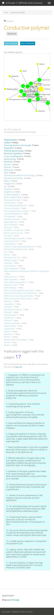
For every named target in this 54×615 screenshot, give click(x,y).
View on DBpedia (11, 43)
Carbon (7, 142)
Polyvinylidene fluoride (14, 238)
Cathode (7, 320)
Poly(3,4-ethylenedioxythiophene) (19, 246)
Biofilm (7, 337)
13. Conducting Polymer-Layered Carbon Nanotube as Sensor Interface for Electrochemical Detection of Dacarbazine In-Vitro (25, 521)
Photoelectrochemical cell (15, 249)
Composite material (13, 309)
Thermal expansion (12, 213)
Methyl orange (10, 260)
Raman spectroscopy (13, 233)
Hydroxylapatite (11, 268)
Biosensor (8, 334)
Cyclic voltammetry (12, 197)
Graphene (8, 191)
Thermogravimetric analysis (16, 211)
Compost (8, 306)
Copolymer (9, 304)
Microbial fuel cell (12, 257)
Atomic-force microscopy (15, 339)
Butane (7, 331)
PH (5, 252)
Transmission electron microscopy (19, 175)
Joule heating (10, 265)
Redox (7, 180)
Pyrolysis (8, 235)
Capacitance (9, 328)
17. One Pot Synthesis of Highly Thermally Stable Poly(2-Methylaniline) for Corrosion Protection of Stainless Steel (24, 565)
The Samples (9, 216)
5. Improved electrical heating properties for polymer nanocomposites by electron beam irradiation (25, 425)
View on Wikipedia (27, 43)
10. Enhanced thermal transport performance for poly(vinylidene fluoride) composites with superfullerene (26, 487)
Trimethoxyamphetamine (15, 205)
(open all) (18, 367)
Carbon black (10, 326)
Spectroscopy (10, 159)
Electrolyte (8, 170)
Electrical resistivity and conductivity (20, 293)
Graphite (8, 189)
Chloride (8, 312)
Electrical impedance (13, 153)
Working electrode (12, 200)
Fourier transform (12, 194)
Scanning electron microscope (17, 145)
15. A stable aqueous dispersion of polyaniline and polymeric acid (26, 542)
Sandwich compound (13, 230)
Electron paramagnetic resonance (19, 290)
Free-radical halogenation (15, 282)
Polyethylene (10, 243)
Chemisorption (10, 315)
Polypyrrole (9, 183)
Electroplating (10, 287)
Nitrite (7, 254)
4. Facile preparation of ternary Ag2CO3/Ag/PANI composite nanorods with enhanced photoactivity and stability (25, 414)
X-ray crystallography (13, 156)
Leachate (8, 263)
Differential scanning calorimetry (18, 295)
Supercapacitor (10, 222)
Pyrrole (7, 164)
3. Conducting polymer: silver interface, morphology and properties (23, 405)
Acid (6, 172)
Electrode (8, 161)
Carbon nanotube (12, 323)
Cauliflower (9, 317)
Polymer (8, 167)
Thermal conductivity (13, 178)
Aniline (7, 345)
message (15, 599)
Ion (5, 186)
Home (6, 12)
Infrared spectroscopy (14, 150)
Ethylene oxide (10, 285)
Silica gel (8, 227)
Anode (7, 342)
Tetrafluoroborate (12, 219)
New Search (11, 34)
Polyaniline (9, 148)
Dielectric (8, 301)
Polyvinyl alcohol (11, 241)
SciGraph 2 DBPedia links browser (23, 3)
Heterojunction (10, 276)
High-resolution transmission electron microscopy (26, 271)
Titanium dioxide (11, 208)
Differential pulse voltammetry (18, 298)
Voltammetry (10, 202)
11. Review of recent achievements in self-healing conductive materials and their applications (24, 497)
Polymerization (11, 139)
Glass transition (11, 279)
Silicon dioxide (10, 224)
